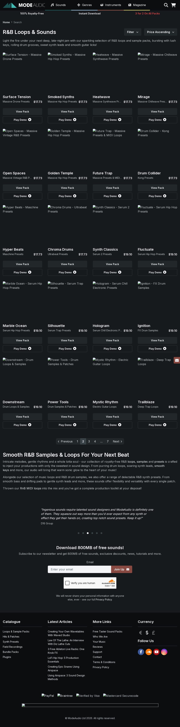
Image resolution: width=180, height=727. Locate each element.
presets (159, 461)
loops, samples (138, 461)
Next (116, 441)
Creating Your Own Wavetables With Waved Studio (66, 633)
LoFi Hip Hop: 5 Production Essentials (63, 659)
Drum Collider (149, 173)
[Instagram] (164, 652)
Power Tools (58, 402)
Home (6, 22)
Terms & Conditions (104, 662)
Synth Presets (11, 641)
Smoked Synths (61, 97)
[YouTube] (156, 652)
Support (97, 651)
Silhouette (56, 326)
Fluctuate (146, 249)
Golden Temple (60, 173)
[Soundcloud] (149, 652)
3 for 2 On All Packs (147, 13)
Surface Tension (17, 97)
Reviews (98, 646)
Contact (97, 656)
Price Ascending (159, 32)
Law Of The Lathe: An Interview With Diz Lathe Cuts (66, 642)
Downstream (13, 402)
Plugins (7, 656)
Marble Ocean (15, 326)
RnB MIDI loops (30, 488)
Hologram (101, 326)
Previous (67, 441)
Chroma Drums (60, 249)
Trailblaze (146, 402)
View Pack (22, 111)
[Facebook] (141, 652)
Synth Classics (105, 249)
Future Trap (102, 173)
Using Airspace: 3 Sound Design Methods (66, 677)
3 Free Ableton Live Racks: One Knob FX (66, 651)
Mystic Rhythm (105, 402)
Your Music (99, 641)
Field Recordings (12, 646)
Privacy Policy (104, 599)
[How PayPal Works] (48, 695)
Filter (131, 32)
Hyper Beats (13, 249)
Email (90, 562)
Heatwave (101, 97)
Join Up (119, 569)
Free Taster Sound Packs (107, 631)
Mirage (144, 97)
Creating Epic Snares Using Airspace (63, 668)
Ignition (144, 326)
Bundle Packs (11, 651)
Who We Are (100, 636)
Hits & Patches (11, 636)
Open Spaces (14, 173)
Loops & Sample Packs (16, 631)
